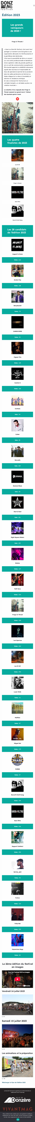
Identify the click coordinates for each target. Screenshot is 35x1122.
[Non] (33, 1117)
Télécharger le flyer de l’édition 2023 (13, 1082)
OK (18, 1119)
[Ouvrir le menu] (34, 6)
